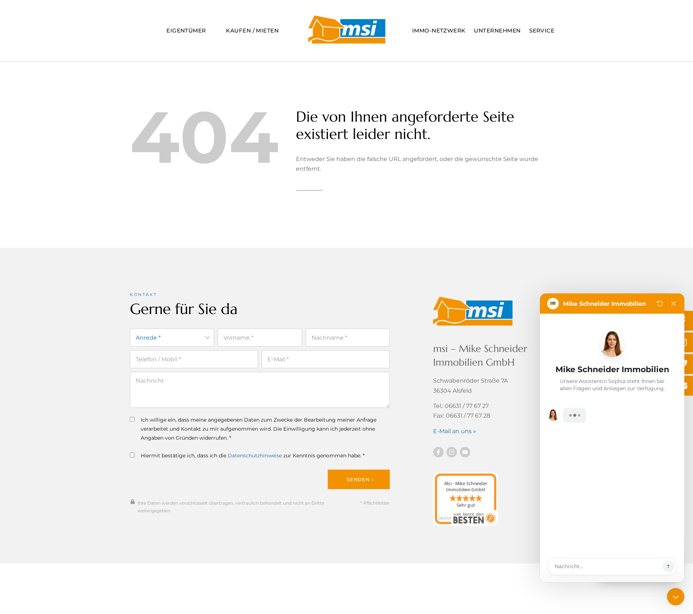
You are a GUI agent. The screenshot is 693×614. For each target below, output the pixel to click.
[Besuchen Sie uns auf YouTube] (465, 452)
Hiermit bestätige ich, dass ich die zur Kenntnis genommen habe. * (253, 455)
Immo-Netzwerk (439, 30)
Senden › (360, 479)
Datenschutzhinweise (255, 455)
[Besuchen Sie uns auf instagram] (451, 452)
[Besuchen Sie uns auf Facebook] (438, 452)
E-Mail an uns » (454, 431)
